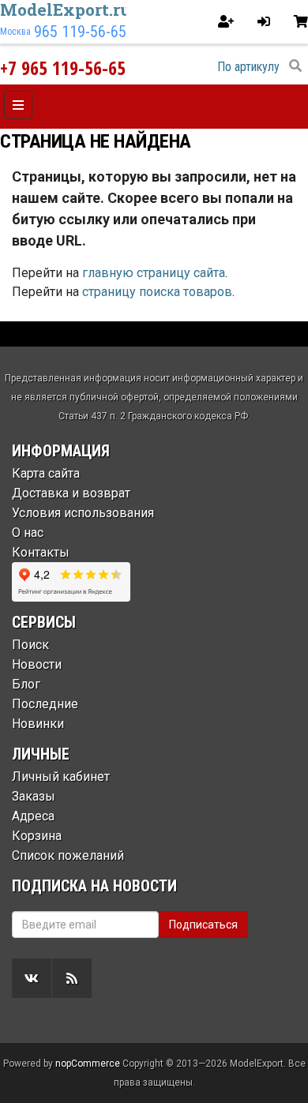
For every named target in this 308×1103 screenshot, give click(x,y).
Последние (45, 703)
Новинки (38, 723)
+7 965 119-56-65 (63, 67)
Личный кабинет (61, 776)
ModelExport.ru (65, 9)
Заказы (33, 796)
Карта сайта (46, 473)
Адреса (33, 815)
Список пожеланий (68, 855)
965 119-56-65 (80, 31)
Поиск (30, 644)
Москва (15, 31)
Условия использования (83, 512)
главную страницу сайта (153, 272)
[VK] (31, 978)
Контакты (40, 552)
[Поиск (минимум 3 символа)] (295, 66)
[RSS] (72, 978)
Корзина (37, 835)
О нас (27, 532)
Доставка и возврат (71, 493)
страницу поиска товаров (157, 291)
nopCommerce (87, 1063)
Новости (37, 664)
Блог (26, 684)
